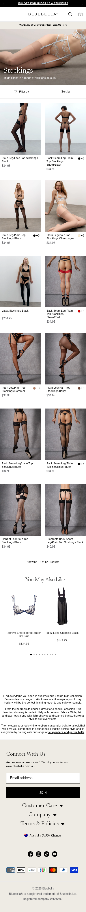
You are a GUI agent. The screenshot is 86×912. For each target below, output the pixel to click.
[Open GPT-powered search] (71, 14)
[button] (82, 3)
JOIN (43, 792)
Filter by (24, 91)
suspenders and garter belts (66, 732)
